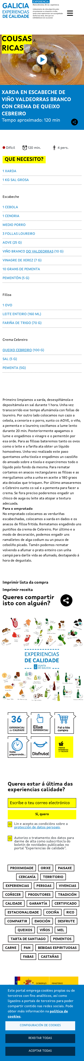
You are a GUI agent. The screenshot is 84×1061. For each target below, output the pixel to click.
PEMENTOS (62, 939)
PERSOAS (43, 886)
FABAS (28, 957)
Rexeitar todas (40, 1038)
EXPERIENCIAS (17, 886)
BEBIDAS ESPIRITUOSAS (57, 948)
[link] (33, 9)
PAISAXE (65, 868)
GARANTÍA (38, 903)
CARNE (10, 948)
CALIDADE (13, 903)
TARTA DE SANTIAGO (28, 939)
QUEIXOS (25, 930)
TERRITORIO (53, 877)
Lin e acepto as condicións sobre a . (41, 825)
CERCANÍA (27, 877)
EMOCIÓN (42, 921)
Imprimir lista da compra (25, 583)
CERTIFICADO (65, 903)
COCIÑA (52, 912)
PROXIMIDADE (21, 868)
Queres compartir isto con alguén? (28, 601)
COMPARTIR (17, 921)
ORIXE (46, 868)
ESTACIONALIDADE (23, 912)
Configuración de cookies (40, 1025)
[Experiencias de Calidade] (16, 9)
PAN (27, 948)
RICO (70, 912)
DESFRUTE (66, 921)
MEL (60, 930)
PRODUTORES (39, 895)
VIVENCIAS (67, 886)
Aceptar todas (40, 1051)
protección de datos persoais (37, 827)
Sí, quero (42, 814)
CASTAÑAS (50, 957)
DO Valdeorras (39, 251)
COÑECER (13, 895)
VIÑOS (45, 930)
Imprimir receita (18, 590)
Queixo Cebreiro (17, 350)
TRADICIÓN (67, 895)
